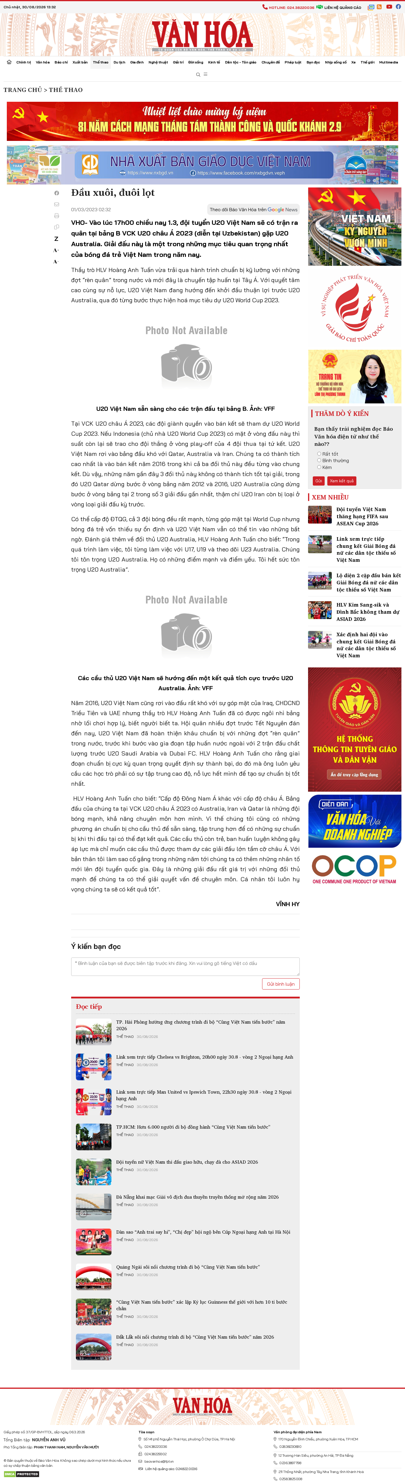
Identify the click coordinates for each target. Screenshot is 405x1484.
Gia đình (136, 62)
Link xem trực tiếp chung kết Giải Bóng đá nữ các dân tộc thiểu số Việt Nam (366, 549)
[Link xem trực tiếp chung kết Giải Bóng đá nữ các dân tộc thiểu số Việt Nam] (320, 544)
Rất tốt (330, 454)
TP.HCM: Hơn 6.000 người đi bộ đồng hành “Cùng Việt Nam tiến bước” (193, 1127)
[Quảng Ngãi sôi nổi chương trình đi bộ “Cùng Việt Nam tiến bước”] (93, 1277)
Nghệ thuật (158, 62)
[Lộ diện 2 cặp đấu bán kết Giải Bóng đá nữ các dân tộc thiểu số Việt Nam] (320, 581)
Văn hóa (43, 62)
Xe (353, 62)
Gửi (318, 480)
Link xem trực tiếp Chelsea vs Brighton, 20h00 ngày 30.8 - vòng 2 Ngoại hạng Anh (204, 1057)
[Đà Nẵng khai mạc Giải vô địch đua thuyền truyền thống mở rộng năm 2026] (93, 1207)
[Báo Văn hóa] (202, 34)
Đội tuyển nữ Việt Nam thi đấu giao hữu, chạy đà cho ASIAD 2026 (187, 1162)
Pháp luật (293, 62)
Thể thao (101, 62)
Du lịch (119, 62)
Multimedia (388, 62)
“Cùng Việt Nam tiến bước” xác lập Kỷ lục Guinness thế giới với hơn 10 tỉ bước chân (201, 1305)
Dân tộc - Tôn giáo (240, 62)
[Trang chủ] (9, 62)
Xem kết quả (342, 480)
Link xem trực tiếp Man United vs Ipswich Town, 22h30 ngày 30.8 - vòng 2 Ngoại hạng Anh (203, 1095)
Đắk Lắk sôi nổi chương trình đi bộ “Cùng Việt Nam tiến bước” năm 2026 (195, 1337)
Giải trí (178, 62)
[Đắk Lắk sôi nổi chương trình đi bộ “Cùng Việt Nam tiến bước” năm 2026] (93, 1347)
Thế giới (367, 62)
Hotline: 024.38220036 (291, 7)
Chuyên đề (271, 62)
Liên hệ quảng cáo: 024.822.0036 (171, 1468)
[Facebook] (56, 193)
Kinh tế (214, 62)
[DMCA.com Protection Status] (21, 1474)
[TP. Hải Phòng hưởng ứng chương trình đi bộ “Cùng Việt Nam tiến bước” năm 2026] (93, 1032)
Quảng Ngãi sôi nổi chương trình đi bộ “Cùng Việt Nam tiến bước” (188, 1267)
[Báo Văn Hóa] (202, 1404)
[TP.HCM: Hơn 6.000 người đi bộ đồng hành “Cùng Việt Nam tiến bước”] (93, 1137)
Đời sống (195, 62)
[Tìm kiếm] (198, 74)
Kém (327, 467)
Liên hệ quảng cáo (342, 7)
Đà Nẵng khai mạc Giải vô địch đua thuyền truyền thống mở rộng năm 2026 (197, 1197)
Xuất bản (80, 62)
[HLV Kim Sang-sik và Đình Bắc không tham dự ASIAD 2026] (320, 610)
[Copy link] (56, 227)
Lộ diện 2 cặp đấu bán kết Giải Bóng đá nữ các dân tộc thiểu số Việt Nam (369, 582)
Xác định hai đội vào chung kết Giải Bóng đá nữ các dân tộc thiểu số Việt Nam (366, 644)
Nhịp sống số (335, 62)
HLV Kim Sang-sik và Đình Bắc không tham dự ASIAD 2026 (368, 612)
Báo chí (61, 62)
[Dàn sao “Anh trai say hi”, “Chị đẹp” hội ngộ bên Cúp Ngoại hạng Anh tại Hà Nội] (93, 1242)
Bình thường (336, 460)
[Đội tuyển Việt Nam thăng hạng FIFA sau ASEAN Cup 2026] (320, 515)
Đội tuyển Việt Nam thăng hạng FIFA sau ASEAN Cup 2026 (362, 516)
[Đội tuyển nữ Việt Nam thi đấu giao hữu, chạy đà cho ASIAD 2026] (93, 1172)
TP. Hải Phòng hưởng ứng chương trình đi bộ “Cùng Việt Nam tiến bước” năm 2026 (200, 1025)
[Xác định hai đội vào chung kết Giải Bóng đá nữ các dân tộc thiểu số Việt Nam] (320, 640)
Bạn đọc (313, 62)
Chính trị (23, 62)
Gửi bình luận (281, 984)
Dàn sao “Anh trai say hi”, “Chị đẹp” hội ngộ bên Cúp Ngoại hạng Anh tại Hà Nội (203, 1232)
